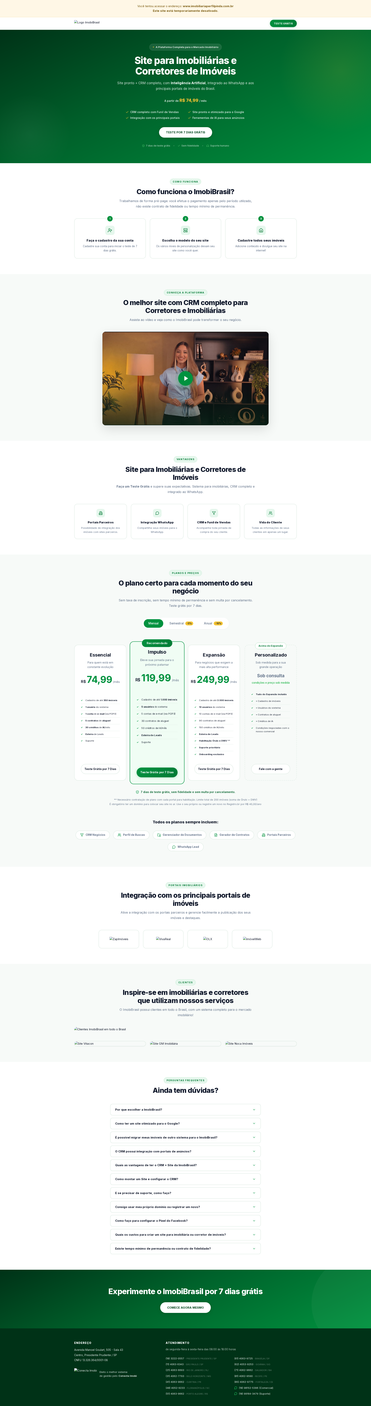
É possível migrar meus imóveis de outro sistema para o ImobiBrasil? (166, 1137)
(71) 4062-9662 (253, 1370)
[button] (185, 378)
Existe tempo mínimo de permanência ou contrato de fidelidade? (163, 1248)
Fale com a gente (271, 769)
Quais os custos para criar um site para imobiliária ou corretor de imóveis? (170, 1234)
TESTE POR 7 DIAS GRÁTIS (185, 132)
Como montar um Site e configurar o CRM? (146, 1179)
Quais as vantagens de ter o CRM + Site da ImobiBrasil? (156, 1165)
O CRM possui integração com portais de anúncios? (153, 1151)
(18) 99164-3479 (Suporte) (254, 1393)
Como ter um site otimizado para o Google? (147, 1123)
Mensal (153, 623)
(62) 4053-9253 (252, 1364)
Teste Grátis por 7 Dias (100, 769)
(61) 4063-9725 (252, 1358)
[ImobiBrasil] (87, 23)
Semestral (180, 623)
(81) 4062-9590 (250, 1376)
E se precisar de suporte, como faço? (143, 1193)
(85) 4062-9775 (253, 1381)
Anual (212, 623)
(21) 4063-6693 (187, 1370)
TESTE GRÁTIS (283, 23)
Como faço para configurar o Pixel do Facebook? (151, 1221)
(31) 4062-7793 (188, 1376)
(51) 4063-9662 (187, 1393)
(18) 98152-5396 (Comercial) (256, 1387)
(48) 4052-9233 (187, 1387)
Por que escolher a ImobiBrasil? (138, 1109)
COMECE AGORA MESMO (185, 1307)
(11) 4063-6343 (184, 1364)
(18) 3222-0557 (191, 1358)
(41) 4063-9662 (183, 1381)
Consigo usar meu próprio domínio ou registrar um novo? (157, 1207)
